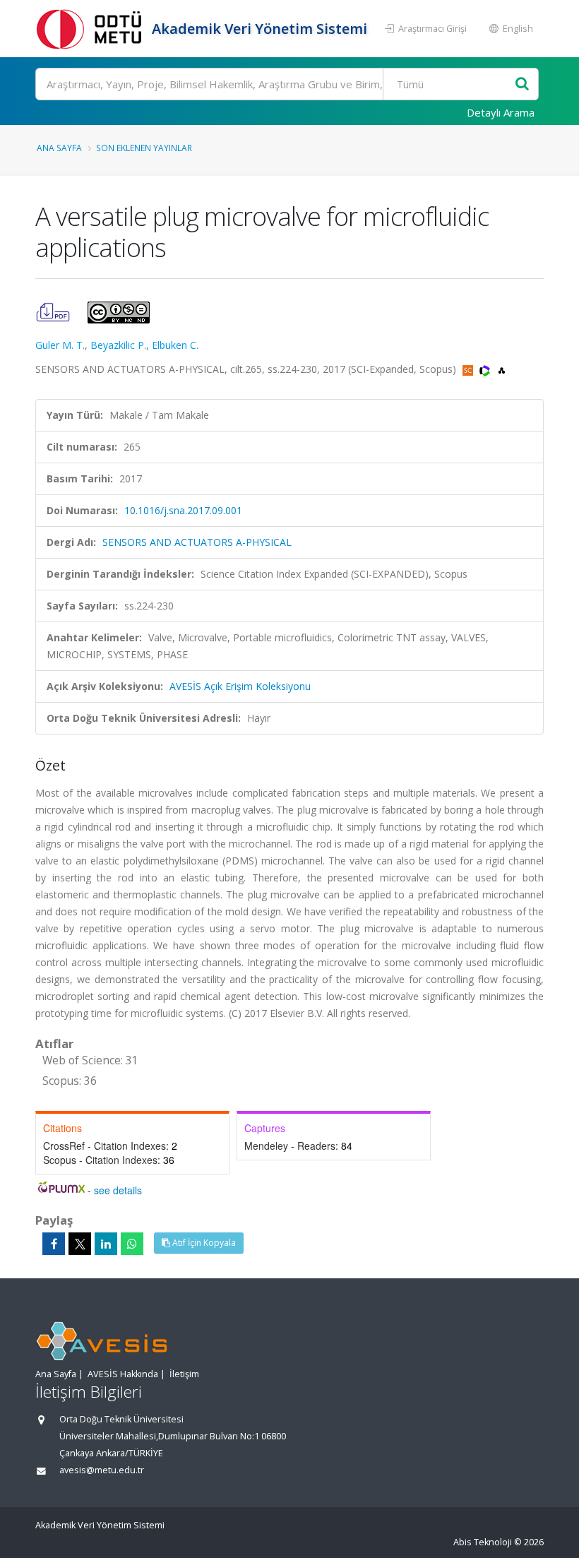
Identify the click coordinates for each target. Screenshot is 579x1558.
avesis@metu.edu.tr (101, 1470)
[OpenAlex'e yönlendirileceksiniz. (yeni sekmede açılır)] (501, 369)
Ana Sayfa (59, 147)
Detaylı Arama (501, 112)
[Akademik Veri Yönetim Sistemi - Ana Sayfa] (91, 28)
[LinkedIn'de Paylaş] (106, 1243)
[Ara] (522, 84)
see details (118, 1190)
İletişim (184, 1374)
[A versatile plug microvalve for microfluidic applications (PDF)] (54, 311)
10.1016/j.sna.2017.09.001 (183, 510)
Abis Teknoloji (482, 1542)
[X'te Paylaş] (79, 1243)
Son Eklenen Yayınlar (144, 147)
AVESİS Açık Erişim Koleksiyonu (240, 686)
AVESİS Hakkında (123, 1374)
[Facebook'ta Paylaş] (53, 1243)
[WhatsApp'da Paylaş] (132, 1243)
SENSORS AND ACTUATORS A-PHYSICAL (197, 542)
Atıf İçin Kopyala (203, 1243)
